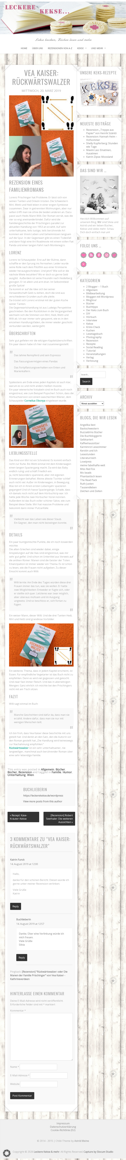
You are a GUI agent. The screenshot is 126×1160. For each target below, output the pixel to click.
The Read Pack (88, 480)
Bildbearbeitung (95, 293)
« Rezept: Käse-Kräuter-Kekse (18, 817)
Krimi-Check (93, 327)
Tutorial (91, 350)
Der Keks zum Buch (97, 310)
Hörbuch (91, 317)
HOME (24, 48)
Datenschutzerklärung (63, 1126)
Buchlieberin (23, 919)
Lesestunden (87, 454)
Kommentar (18, 1010)
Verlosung (92, 360)
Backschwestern (89, 428)
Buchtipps (92, 307)
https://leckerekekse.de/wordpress (43, 795)
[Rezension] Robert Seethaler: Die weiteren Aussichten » (59, 819)
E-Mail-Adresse (20, 1075)
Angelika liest (87, 425)
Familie (56, 772)
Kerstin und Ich (88, 450)
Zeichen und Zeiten (91, 491)
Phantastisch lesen (91, 476)
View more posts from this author (42, 801)
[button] (7, 1153)
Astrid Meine (81, 1141)
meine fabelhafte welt (92, 465)
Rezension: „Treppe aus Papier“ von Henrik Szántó (101, 131)
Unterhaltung (17, 775)
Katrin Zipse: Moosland (99, 156)
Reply (15, 906)
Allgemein (47, 769)
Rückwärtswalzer (19, 748)
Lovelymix (85, 461)
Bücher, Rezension (20, 772)
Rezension (92, 340)
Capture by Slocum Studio (98, 1151)
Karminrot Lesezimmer (93, 447)
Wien (30, 775)
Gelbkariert (86, 439)
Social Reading (94, 347)
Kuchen (90, 330)
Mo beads (85, 472)
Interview (91, 320)
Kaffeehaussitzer (90, 443)
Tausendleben (88, 487)
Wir (99, 222)
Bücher (60, 769)
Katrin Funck (17, 859)
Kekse (80, 48)
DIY (88, 313)
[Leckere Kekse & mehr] (63, 30)
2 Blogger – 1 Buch (97, 286)
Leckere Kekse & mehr (46, 1151)
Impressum (63, 1123)
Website (15, 1084)
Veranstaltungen (96, 354)
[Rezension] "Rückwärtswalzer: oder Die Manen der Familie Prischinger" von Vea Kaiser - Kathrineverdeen (38, 975)
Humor (67, 772)
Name (14, 1067)
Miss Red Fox (87, 469)
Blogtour (91, 300)
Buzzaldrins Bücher (91, 432)
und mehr (97, 48)
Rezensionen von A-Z (60, 48)
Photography (94, 337)
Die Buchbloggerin (91, 436)
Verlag (90, 357)
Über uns (37, 48)
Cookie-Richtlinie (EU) (63, 1130)
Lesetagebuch (94, 333)
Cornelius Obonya (34, 400)
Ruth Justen (87, 483)
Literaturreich (88, 458)
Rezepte (91, 344)
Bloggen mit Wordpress (100, 296)
